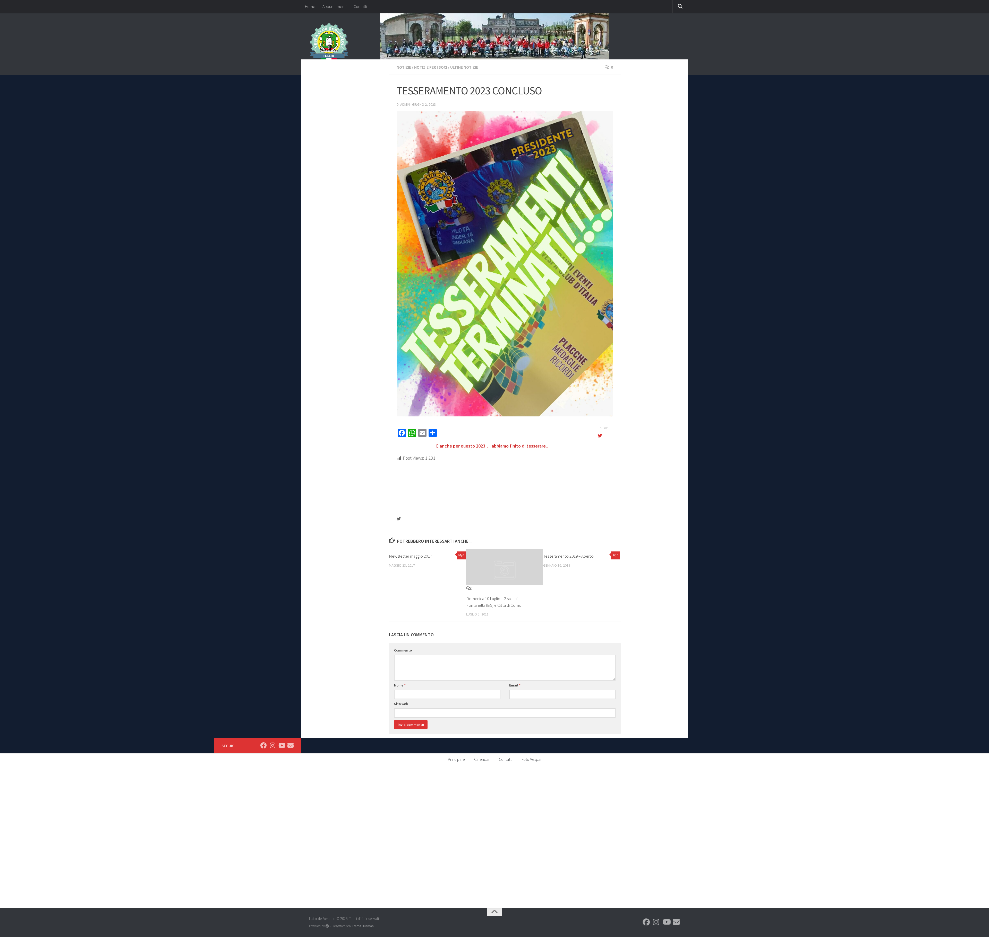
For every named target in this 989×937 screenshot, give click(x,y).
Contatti (360, 6)
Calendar (482, 759)
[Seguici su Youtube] (281, 745)
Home (310, 6)
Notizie (404, 67)
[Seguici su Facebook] (263, 745)
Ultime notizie (464, 67)
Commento (403, 650)
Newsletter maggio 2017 (410, 556)
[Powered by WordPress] (327, 926)
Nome (400, 685)
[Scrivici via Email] (290, 745)
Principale (456, 759)
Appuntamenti (334, 6)
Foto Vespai (531, 759)
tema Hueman (364, 926)
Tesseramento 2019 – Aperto (568, 556)
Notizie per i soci (430, 67)
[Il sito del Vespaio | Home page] (329, 42)
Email (515, 685)
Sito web (401, 703)
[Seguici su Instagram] (272, 745)
